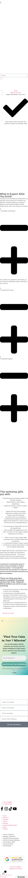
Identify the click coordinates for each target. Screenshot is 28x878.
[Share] (7, 875)
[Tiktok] (10, 809)
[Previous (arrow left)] (1, 877)
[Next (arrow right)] (4, 877)
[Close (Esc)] (10, 875)
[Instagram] (6, 809)
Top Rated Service (17, 859)
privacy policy (18, 668)
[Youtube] (15, 809)
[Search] (1, 78)
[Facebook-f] (2, 809)
